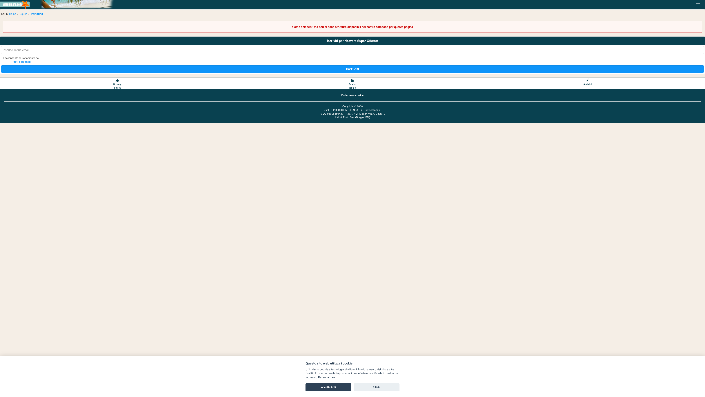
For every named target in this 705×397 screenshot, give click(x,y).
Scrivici (587, 84)
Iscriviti (352, 68)
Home (12, 14)
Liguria (23, 14)
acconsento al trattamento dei (22, 59)
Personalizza (326, 377)
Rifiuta (376, 387)
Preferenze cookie (352, 95)
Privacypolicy (117, 86)
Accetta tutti (328, 387)
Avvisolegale (352, 86)
